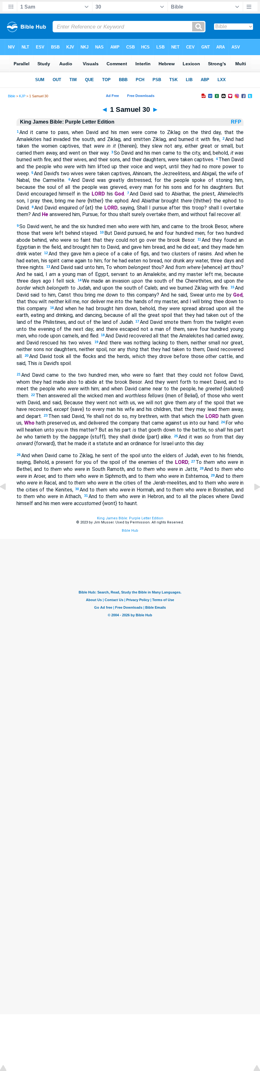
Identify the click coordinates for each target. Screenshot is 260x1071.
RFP (237, 122)
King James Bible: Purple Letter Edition (130, 518)
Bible (11, 96)
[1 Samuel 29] (8, 501)
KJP (22, 96)
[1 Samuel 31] (252, 501)
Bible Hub (130, 531)
